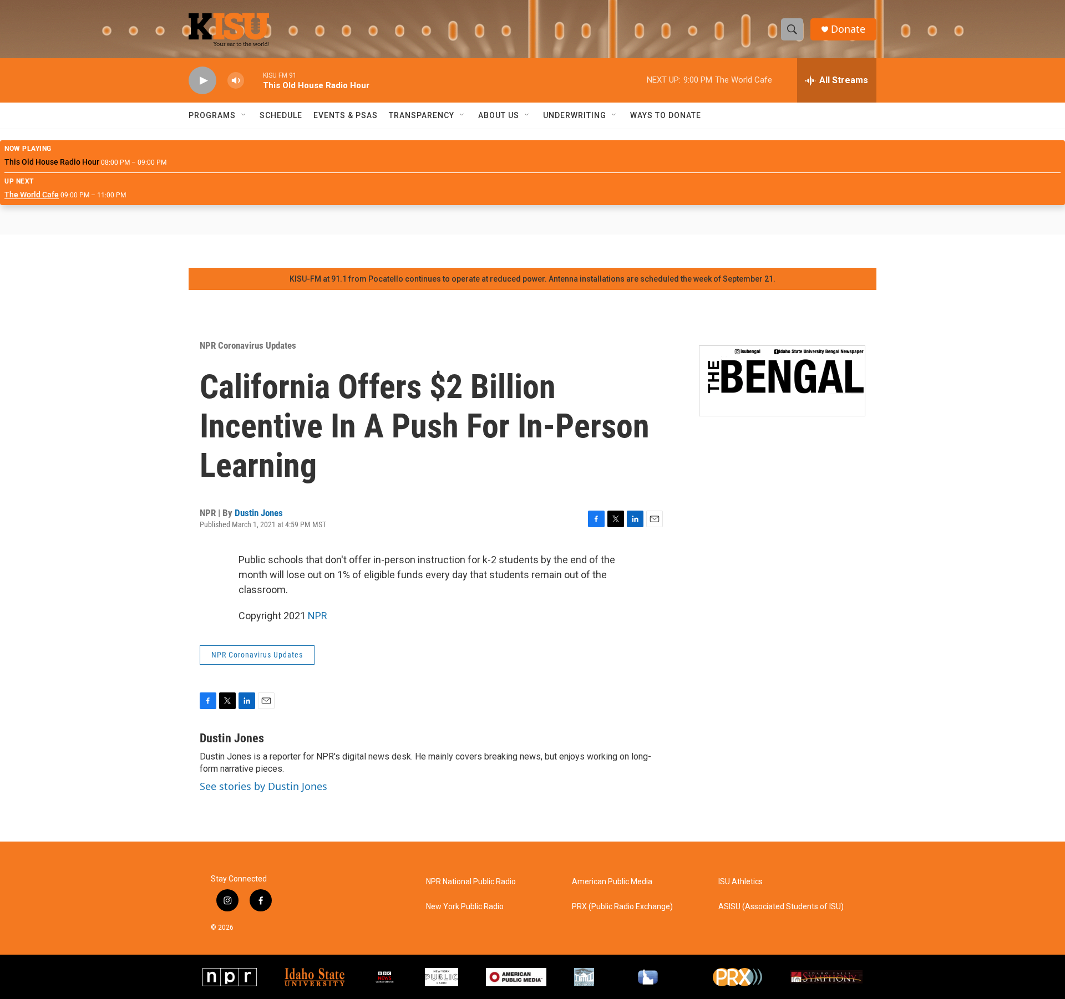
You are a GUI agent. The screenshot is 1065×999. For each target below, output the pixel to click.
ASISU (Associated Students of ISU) (781, 907)
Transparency (421, 115)
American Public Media (612, 882)
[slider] (253, 80)
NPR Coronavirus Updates (248, 345)
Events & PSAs (345, 115)
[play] (202, 80)
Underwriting (574, 115)
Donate (848, 29)
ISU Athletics (740, 882)
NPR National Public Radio (471, 882)
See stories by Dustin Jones (263, 786)
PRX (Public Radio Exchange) (622, 907)
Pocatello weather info (177, 251)
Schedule (281, 115)
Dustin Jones (259, 512)
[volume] (235, 80)
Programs (212, 115)
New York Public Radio (465, 907)
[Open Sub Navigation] (244, 115)
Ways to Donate (665, 115)
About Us (498, 115)
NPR (317, 615)
